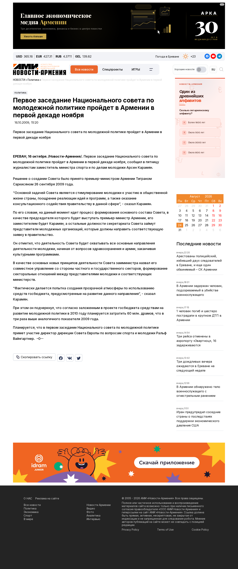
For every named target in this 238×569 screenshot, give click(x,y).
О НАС (28, 498)
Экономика (31, 512)
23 (220, 220)
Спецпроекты (112, 69)
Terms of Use (165, 529)
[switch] (201, 70)
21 (206, 220)
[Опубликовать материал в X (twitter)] (79, 358)
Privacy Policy (130, 529)
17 (179, 220)
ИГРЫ (136, 69)
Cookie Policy (200, 529)
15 (213, 215)
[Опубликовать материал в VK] (69, 358)
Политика (20, 92)
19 (193, 220)
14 (206, 215)
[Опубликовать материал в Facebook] (61, 358)
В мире (28, 519)
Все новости (84, 69)
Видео (90, 508)
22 (213, 220)
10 (179, 215)
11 (186, 215)
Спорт (28, 515)
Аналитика (93, 515)
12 (193, 215)
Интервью (93, 519)
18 (186, 220)
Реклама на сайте (47, 498)
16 (220, 215)
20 (200, 220)
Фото (90, 512)
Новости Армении (98, 505)
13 (199, 215)
